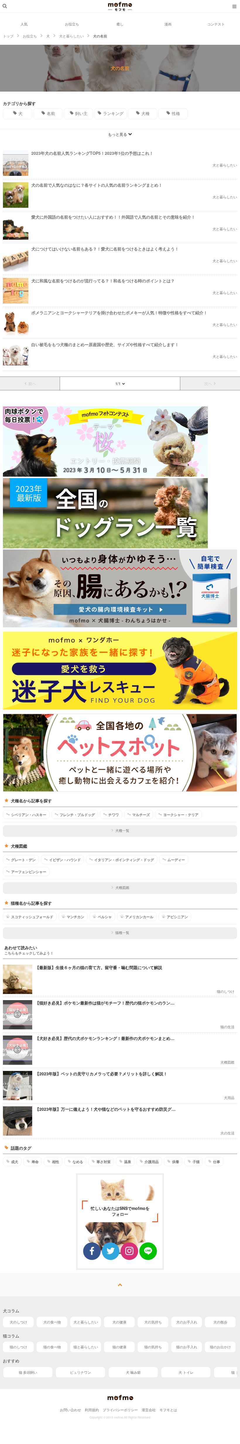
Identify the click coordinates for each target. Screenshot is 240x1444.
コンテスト (216, 23)
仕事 (216, 1161)
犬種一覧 (122, 830)
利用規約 (92, 1409)
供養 (175, 1161)
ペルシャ (105, 916)
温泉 (127, 1161)
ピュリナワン (80, 1372)
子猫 (196, 1161)
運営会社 (149, 1409)
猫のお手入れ (186, 1346)
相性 (55, 1161)
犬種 (145, 113)
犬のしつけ (18, 1321)
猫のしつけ (18, 1346)
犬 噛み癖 (133, 1372)
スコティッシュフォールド (32, 916)
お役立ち (72, 23)
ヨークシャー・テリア (180, 814)
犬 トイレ (186, 1372)
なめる (78, 1161)
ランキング (113, 113)
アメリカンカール (139, 916)
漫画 (168, 23)
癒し (120, 23)
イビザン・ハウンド (65, 859)
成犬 (14, 1161)
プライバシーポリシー (120, 1409)
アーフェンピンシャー (28, 871)
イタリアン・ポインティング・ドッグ (124, 859)
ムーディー (176, 859)
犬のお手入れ (186, 1321)
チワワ (113, 814)
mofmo (120, 6)
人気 (24, 23)
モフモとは (168, 1409)
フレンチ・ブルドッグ (77, 814)
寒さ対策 (104, 1161)
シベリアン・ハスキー (28, 814)
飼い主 (81, 113)
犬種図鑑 (122, 887)
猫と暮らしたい (85, 1346)
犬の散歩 (220, 1321)
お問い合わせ (70, 1409)
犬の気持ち (153, 1321)
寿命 (35, 1161)
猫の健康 (119, 1346)
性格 (176, 113)
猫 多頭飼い (28, 1372)
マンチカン (75, 916)
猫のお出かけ (220, 1346)
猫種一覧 (122, 932)
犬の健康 (119, 1321)
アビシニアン (177, 916)
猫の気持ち (153, 1346)
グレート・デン (23, 859)
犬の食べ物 (52, 1321)
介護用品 (152, 1161)
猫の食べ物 (52, 1346)
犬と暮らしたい (85, 1321)
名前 (51, 113)
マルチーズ (141, 814)
